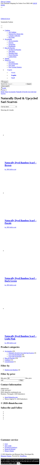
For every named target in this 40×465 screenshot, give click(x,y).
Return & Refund (10, 449)
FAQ (6, 444)
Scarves (11, 42)
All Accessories (13, 41)
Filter (21, 380)
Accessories (8, 39)
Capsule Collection (14, 35)
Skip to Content (5, 1)
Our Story (12, 62)
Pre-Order (12, 37)
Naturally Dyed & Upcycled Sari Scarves (21, 353)
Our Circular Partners (15, 67)
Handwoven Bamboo (11, 370)
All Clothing (12, 32)
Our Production (13, 63)
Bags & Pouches (10, 48)
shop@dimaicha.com (11, 397)
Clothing (7, 30)
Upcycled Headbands (15, 354)
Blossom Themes (6, 456)
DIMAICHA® (5, 19)
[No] (21, 463)
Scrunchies (12, 44)
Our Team (12, 65)
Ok (18, 463)
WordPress (23, 456)
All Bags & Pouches (15, 49)
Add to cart (12, 169)
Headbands (12, 46)
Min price (4, 378)
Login (4, 88)
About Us (8, 60)
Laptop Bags (12, 56)
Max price (28, 378)
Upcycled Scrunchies (15, 356)
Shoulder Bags (13, 53)
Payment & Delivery (11, 447)
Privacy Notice (9, 451)
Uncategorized (9, 361)
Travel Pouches (13, 55)
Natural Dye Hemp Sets (16, 34)
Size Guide (8, 446)
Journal (7, 58)
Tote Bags (12, 51)
